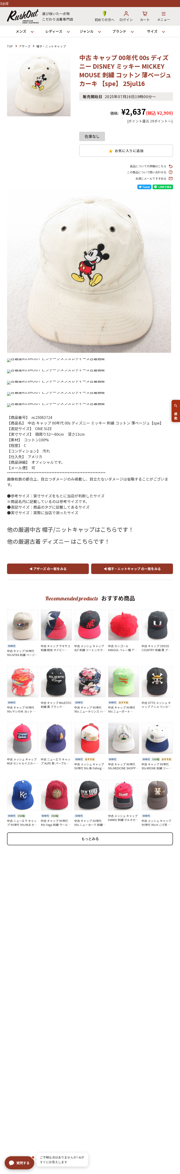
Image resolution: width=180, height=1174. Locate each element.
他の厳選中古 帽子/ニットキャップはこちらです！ (70, 529)
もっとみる (90, 839)
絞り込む (176, 413)
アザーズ (24, 46)
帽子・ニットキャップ (51, 46)
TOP (10, 46)
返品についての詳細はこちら (148, 166)
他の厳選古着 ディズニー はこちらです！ (58, 541)
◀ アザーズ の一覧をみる (48, 568)
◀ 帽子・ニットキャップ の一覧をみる (132, 568)
